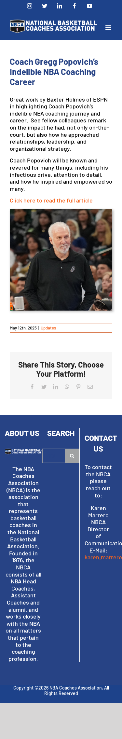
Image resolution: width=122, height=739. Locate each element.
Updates (48, 327)
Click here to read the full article (51, 200)
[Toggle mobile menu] (108, 27)
